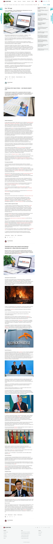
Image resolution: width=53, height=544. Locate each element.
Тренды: (5, 4)
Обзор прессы (19, 235)
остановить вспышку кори (19, 201)
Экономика (5, 536)
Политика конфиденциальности (25, 533)
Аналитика (28, 1)
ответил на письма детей (21, 147)
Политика (5, 533)
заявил (28, 316)
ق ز (45, 1)
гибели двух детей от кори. (28, 195)
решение (25, 509)
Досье (19, 4)
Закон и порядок (15, 4)
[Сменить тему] (36, 1)
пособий (30, 205)
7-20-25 (10, 214)
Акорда (7, 4)
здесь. (9, 453)
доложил (6, 466)
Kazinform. (16, 95)
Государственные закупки (24, 538)
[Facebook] (12, 79)
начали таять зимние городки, (19, 170)
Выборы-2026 (35, 4)
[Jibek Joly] (45, 4)
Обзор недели (7, 235)
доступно (16, 499)
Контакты (40, 533)
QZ (40, 1)
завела (15, 306)
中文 (44, 1)
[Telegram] (9, 79)
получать (27, 476)
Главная (12, 235)
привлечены (13, 309)
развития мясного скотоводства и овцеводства (18, 218)
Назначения (10, 4)
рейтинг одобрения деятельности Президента (22, 157)
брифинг (19, 416)
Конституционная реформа (29, 4)
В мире (5, 538)
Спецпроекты (22, 4)
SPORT (33, 1)
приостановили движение (22, 186)
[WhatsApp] (7, 79)
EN (42, 1)
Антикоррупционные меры (24, 536)
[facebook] (41, 527)
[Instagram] (5, 79)
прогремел (19, 280)
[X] (14, 79)
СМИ (15, 235)
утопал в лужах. (20, 168)
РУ (41, 1)
